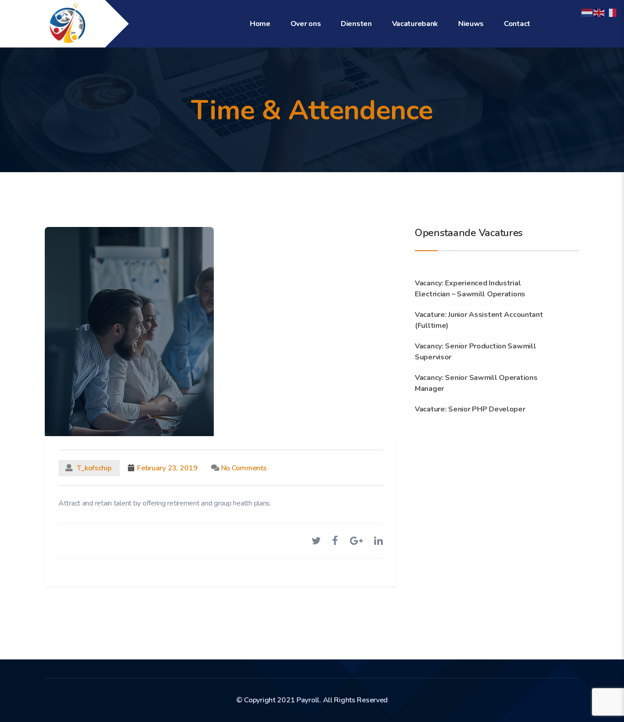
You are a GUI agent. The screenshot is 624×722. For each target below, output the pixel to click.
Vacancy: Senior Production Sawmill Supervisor (475, 351)
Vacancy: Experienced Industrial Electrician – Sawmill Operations (470, 288)
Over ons (306, 24)
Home (260, 24)
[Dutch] (587, 12)
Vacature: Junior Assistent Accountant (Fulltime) (479, 320)
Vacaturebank (415, 24)
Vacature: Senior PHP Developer (470, 409)
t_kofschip (94, 468)
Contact (517, 24)
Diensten (356, 24)
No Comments (242, 468)
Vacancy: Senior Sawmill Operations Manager (476, 383)
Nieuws (471, 24)
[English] (599, 12)
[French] (611, 12)
